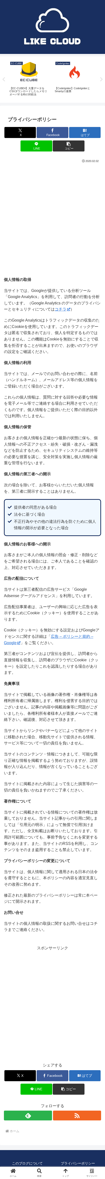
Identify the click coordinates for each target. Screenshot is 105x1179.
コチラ (60, 309)
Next (101, 79)
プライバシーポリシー (78, 1163)
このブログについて (27, 1163)
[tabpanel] (29, 78)
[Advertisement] (52, 219)
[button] (68, 145)
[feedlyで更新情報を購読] (28, 1115)
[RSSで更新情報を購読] (77, 1115)
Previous (3, 79)
